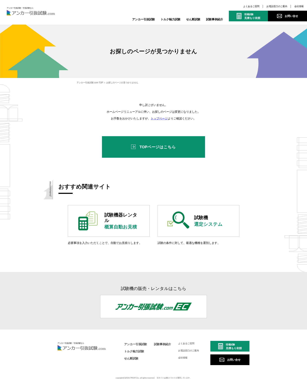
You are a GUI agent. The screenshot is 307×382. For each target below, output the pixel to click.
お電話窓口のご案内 (276, 6)
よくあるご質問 (251, 6)
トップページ (159, 118)
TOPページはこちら (157, 147)
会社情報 (299, 6)
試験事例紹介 (214, 19)
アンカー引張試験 (135, 344)
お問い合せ (291, 15)
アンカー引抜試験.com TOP (90, 82)
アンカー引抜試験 (143, 19)
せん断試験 (193, 19)
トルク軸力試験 (171, 19)
